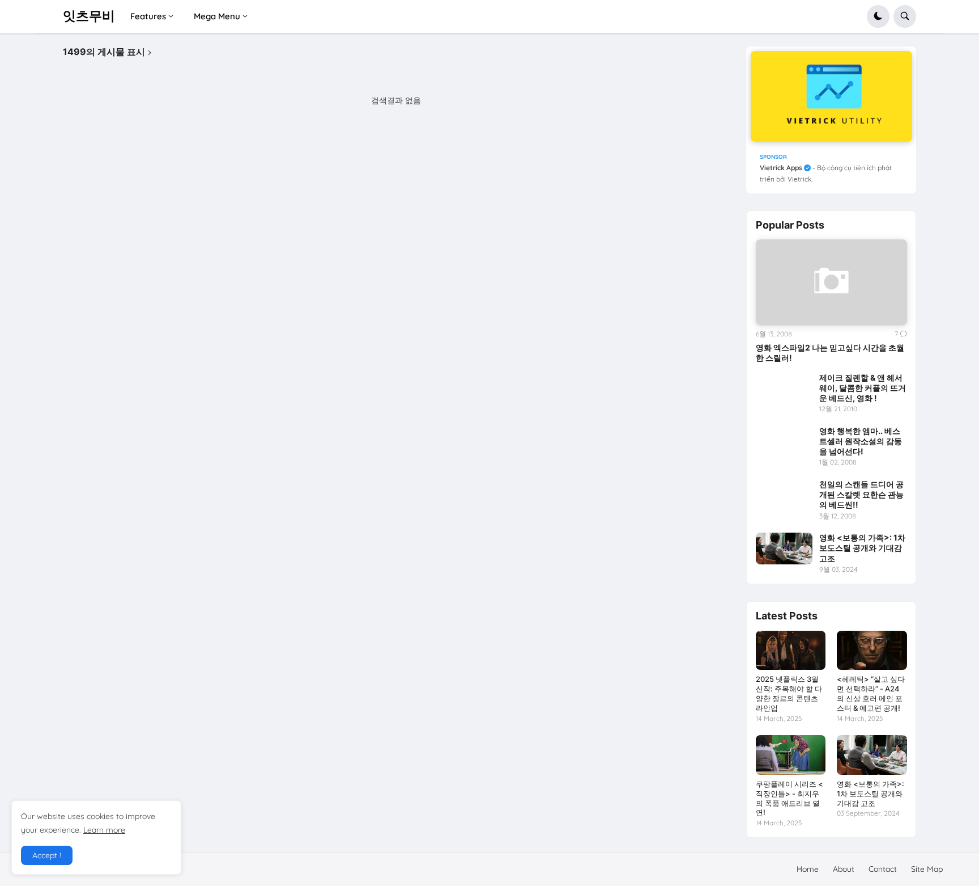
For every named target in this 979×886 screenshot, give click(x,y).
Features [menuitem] (148, 16)
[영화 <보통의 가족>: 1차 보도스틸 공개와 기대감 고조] (784, 548)
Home (808, 869)
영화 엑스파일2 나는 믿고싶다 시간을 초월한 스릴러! (830, 352)
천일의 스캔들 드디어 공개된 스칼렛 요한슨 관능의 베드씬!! (861, 494)
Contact (883, 869)
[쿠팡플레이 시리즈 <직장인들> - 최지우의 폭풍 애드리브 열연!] (790, 754)
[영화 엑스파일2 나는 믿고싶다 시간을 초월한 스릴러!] (831, 281)
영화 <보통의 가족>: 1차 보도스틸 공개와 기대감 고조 (862, 548)
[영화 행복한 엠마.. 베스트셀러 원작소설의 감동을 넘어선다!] (784, 442)
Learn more (104, 830)
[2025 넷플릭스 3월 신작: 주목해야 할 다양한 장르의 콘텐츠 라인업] (790, 650)
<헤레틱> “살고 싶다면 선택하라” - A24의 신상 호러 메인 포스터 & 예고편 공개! (871, 693)
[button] (878, 16)
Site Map (927, 869)
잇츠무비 (89, 16)
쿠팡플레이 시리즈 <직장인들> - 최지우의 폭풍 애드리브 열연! (789, 798)
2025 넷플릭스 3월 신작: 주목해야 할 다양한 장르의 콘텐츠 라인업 (789, 693)
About (843, 869)
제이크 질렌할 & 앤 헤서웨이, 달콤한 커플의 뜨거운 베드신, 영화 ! (862, 388)
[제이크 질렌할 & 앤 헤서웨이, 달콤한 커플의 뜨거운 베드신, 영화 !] (784, 388)
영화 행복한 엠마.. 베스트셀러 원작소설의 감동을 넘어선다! (860, 441)
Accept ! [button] (46, 855)
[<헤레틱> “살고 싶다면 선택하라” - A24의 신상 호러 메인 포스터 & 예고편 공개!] (871, 650)
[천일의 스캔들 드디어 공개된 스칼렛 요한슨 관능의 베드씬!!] (784, 495)
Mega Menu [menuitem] (217, 16)
